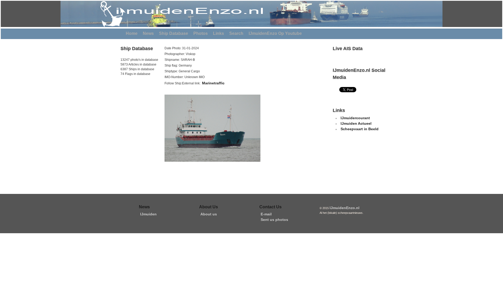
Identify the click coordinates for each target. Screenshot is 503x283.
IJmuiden (148, 214)
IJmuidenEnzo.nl (344, 208)
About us (208, 214)
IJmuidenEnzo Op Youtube (275, 33)
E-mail (266, 214)
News (148, 33)
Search (236, 33)
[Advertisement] (136, 112)
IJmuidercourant (355, 118)
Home (132, 33)
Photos (200, 33)
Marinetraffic (213, 83)
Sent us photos (274, 219)
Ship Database (173, 33)
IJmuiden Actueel (356, 123)
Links (218, 33)
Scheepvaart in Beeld (360, 129)
